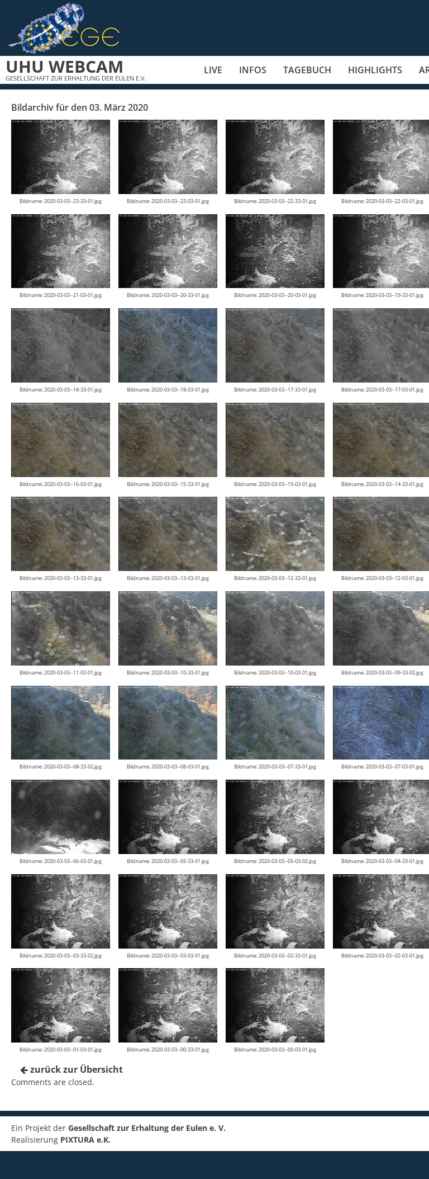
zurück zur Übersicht (75, 1069)
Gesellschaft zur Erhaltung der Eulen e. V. (147, 1128)
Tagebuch (307, 70)
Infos (252, 70)
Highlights (375, 70)
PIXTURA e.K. (85, 1139)
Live (213, 70)
